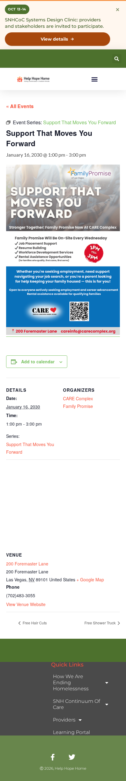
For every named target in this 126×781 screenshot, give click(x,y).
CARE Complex (78, 398)
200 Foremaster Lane (27, 564)
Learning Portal (71, 732)
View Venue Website (26, 604)
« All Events (20, 106)
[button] (116, 58)
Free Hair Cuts (34, 622)
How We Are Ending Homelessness (71, 683)
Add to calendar (37, 361)
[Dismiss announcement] (117, 9)
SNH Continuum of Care (76, 704)
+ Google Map (90, 579)
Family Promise (78, 406)
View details (54, 39)
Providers (64, 720)
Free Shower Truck (100, 622)
